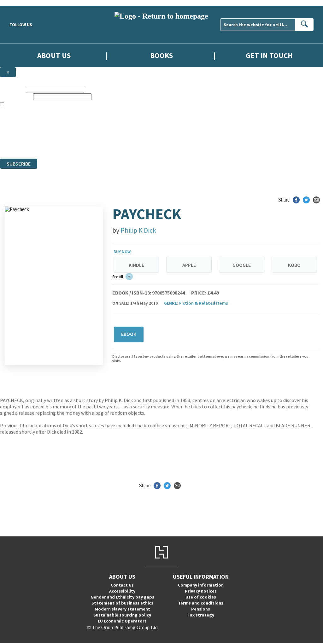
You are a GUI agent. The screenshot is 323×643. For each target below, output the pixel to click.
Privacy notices (201, 591)
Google (241, 265)
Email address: (16, 96)
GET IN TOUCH (269, 55)
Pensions (200, 609)
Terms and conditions (200, 603)
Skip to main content (20, 2)
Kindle (136, 265)
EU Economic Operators (122, 621)
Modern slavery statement (122, 609)
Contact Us (122, 585)
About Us (54, 55)
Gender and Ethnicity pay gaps (122, 597)
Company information (201, 585)
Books (161, 55)
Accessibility (122, 591)
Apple (189, 265)
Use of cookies (200, 597)
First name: (12, 88)
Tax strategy (200, 615)
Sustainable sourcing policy (122, 615)
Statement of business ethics (122, 603)
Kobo (294, 265)
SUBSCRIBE (19, 164)
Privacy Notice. (124, 144)
